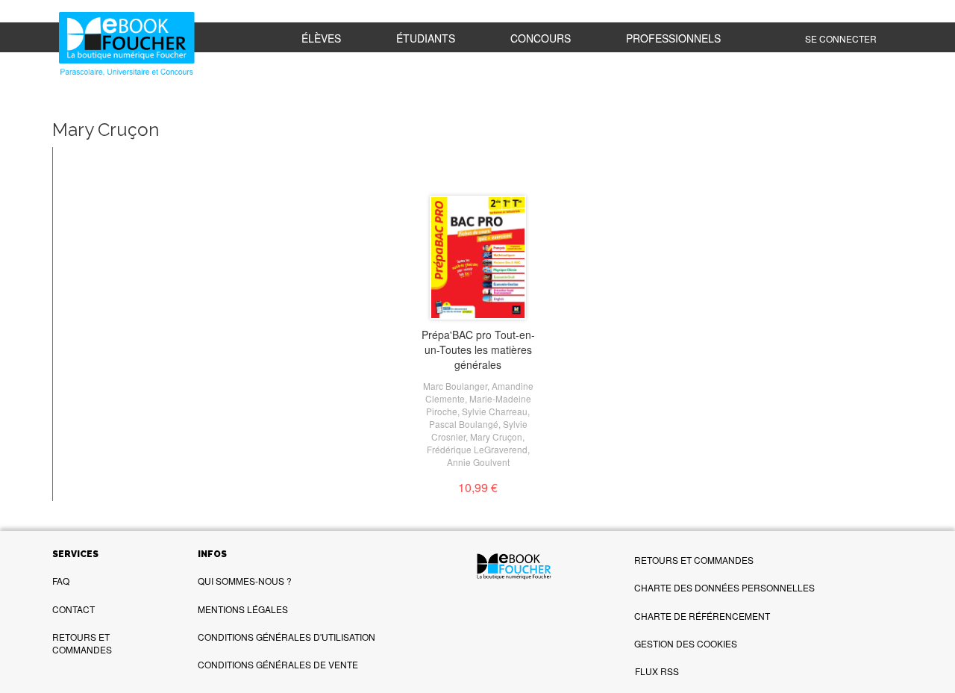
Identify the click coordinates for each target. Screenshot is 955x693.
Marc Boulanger (455, 385)
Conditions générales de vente (278, 664)
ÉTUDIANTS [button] (425, 38)
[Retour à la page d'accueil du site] (127, 45)
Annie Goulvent (478, 462)
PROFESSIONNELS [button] (673, 38)
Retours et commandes (82, 643)
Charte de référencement (702, 615)
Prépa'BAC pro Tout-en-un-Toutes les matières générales (478, 349)
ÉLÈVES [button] (321, 38)
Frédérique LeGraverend (477, 449)
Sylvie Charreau (494, 411)
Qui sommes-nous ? (245, 580)
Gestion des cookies (685, 643)
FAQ (60, 580)
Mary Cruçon (496, 436)
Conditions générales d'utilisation (286, 636)
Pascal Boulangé (463, 423)
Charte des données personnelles (724, 587)
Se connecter (841, 38)
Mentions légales (243, 609)
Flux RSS (657, 671)
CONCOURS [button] (540, 38)
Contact (73, 609)
